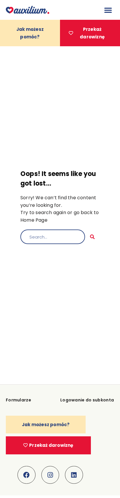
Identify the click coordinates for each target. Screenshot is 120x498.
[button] (108, 10)
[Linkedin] (74, 475)
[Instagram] (50, 475)
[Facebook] (26, 475)
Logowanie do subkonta (87, 400)
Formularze (18, 400)
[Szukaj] (92, 237)
